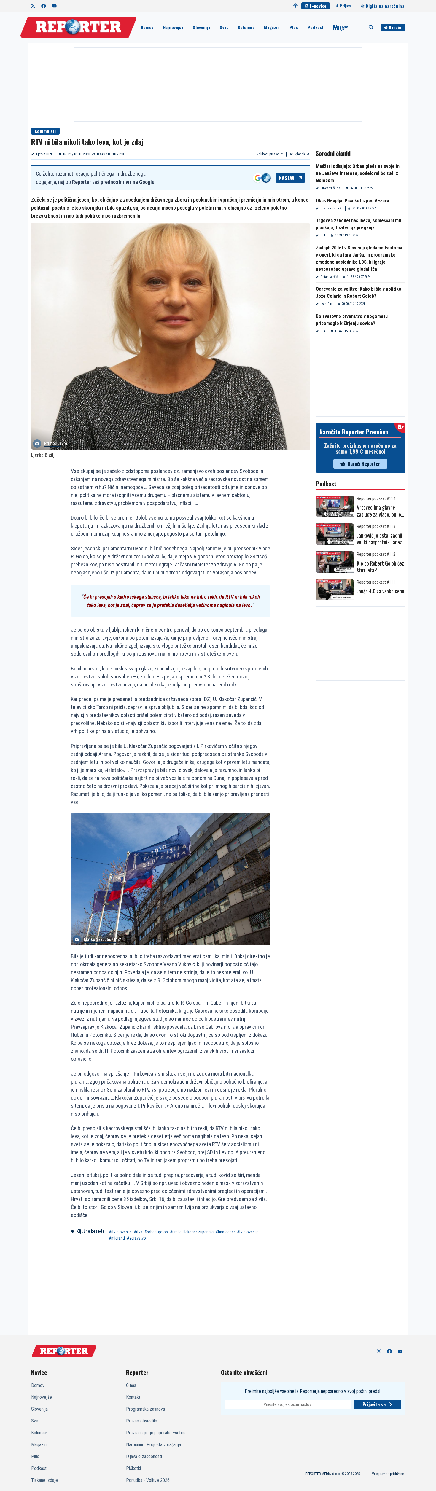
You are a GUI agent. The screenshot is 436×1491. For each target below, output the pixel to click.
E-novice (318, 6)
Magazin (272, 27)
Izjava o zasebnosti (144, 1456)
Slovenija (201, 27)
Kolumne (246, 27)
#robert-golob (156, 1231)
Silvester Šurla (330, 188)
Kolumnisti (45, 131)
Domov (147, 27)
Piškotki (133, 1468)
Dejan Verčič (329, 277)
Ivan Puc (326, 304)
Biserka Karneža (332, 208)
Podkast (316, 27)
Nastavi (287, 177)
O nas (131, 1385)
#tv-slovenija (248, 1231)
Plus (293, 27)
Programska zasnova (145, 1409)
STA (323, 235)
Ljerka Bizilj (45, 154)
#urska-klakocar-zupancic (192, 1231)
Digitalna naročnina (385, 6)
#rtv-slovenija (120, 1231)
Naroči (395, 27)
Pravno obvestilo (141, 1421)
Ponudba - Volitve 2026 (148, 1480)
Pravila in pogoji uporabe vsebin (155, 1433)
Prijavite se (374, 1404)
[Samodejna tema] (295, 5)
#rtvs (138, 1231)
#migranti (117, 1238)
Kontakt (133, 1397)
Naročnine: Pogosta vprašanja (153, 1444)
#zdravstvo (136, 1238)
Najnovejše (173, 27)
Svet (224, 27)
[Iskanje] (371, 27)
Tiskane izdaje (340, 27)
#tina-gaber (225, 1231)
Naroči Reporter (364, 463)
